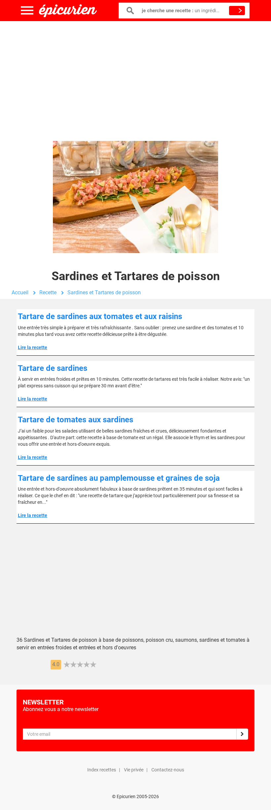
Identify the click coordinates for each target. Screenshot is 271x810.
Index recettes (101, 769)
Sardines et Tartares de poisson (104, 292)
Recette (48, 292)
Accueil (20, 292)
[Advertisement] (135, 74)
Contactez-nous (167, 769)
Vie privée (133, 769)
